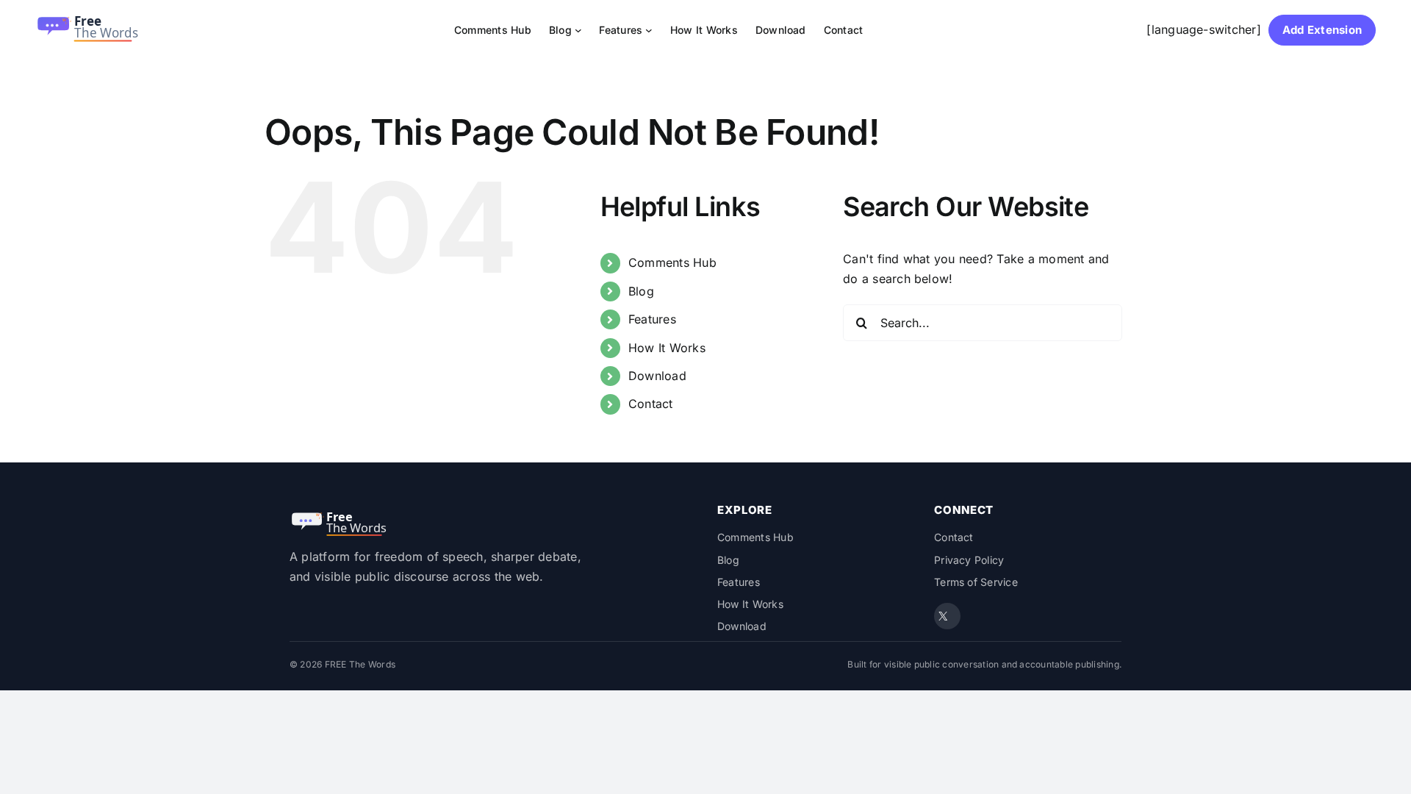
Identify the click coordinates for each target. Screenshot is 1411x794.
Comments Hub (672, 262)
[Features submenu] (649, 30)
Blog (641, 291)
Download (657, 375)
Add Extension (1322, 30)
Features (652, 319)
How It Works (667, 347)
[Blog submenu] (578, 30)
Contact (650, 403)
